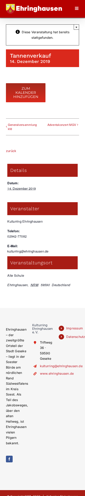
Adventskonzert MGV (61, 125)
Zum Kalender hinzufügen (25, 93)
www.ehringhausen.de (46, 373)
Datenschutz (72, 337)
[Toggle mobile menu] (77, 8)
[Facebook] (9, 459)
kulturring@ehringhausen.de (46, 366)
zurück (11, 151)
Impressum (72, 328)
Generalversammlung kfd (22, 127)
